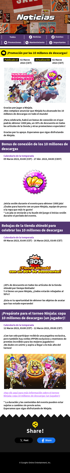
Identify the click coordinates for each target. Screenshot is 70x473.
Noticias (37, 36)
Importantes (59, 42)
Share (48, 440)
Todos (13, 37)
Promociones (14, 42)
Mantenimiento (37, 42)
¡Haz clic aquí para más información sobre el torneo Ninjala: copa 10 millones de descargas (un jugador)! (32, 394)
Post (26, 440)
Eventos (59, 36)
